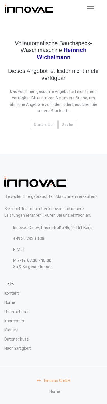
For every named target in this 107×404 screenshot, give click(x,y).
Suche (67, 124)
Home (9, 302)
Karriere (11, 330)
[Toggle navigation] (90, 8)
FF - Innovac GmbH (53, 380)
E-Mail (18, 249)
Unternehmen (17, 311)
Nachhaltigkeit (17, 348)
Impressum (14, 321)
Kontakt (11, 293)
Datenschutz (16, 339)
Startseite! (44, 124)
